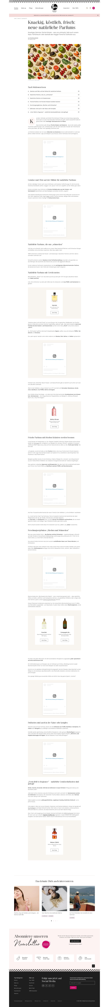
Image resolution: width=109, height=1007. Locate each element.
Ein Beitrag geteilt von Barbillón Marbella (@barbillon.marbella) (56, 235)
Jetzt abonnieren (75, 941)
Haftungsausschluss (28, 1000)
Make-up (23, 8)
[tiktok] (49, 985)
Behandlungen (39, 8)
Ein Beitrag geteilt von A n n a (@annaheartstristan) (54, 586)
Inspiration (66, 8)
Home (15, 18)
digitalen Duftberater (49, 815)
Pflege (30, 8)
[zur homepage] (54, 8)
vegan (47, 196)
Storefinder (31, 983)
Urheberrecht (45, 1000)
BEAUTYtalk (32, 988)
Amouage (36, 443)
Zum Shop (54, 426)
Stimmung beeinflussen (49, 599)
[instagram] (43, 985)
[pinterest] (53, 985)
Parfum (16, 8)
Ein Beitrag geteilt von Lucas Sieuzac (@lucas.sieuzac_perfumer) (57, 503)
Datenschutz (53, 1000)
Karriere (31, 985)
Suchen (73, 987)
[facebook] (46, 985)
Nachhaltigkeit (32, 808)
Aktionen (16, 993)
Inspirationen (17, 991)
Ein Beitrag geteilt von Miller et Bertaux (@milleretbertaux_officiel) (57, 713)
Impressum (60, 1000)
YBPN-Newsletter (33, 991)
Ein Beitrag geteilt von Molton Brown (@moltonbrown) (55, 170)
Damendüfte (24, 18)
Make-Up (16, 983)
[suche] (87, 8)
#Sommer (51, 916)
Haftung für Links (38, 1000)
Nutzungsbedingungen (18, 1000)
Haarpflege (44, 916)
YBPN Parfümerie (68, 813)
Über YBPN (75, 8)
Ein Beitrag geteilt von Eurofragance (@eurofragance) (55, 373)
